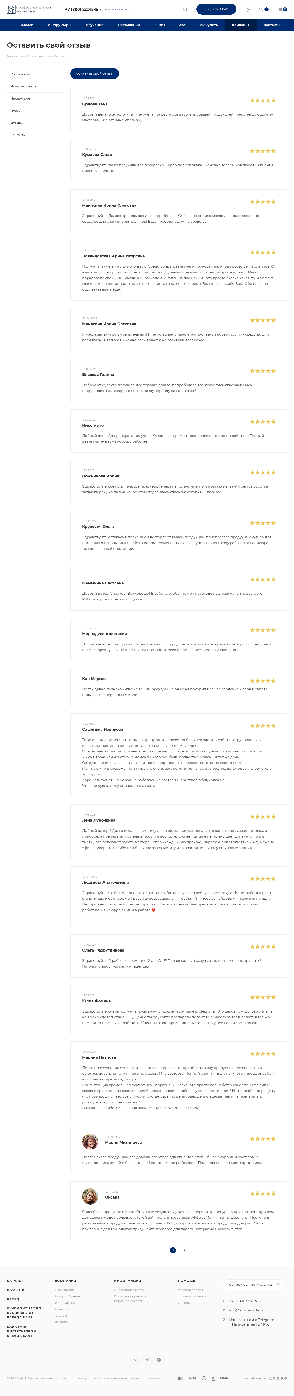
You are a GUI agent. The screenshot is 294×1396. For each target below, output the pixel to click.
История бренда (68, 1296)
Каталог (15, 1280)
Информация (127, 1280)
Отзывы (61, 1315)
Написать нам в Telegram (251, 1320)
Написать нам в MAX (250, 1324)
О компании (64, 1290)
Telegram (147, 1360)
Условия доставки (192, 1296)
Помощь (186, 1280)
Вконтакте (135, 1360)
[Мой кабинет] (248, 10)
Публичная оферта (129, 1290)
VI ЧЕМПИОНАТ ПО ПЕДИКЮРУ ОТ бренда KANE (24, 1312)
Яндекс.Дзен (159, 1360)
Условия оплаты (190, 1290)
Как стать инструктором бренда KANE (22, 1331)
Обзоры (184, 1302)
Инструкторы (65, 1302)
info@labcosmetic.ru (246, 1310)
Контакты (62, 1322)
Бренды (15, 1299)
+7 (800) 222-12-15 (82, 9)
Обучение (17, 1290)
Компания (65, 1280)
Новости (61, 1309)
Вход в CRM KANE (216, 9)
